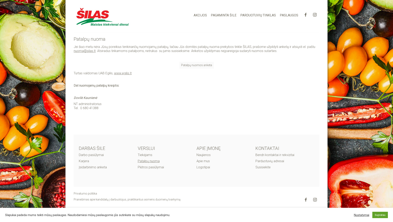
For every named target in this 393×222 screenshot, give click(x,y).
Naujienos (203, 155)
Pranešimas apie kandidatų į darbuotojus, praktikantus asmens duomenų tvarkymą (127, 199)
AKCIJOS (200, 15)
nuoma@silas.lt (85, 51)
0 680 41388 (89, 108)
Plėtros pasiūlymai (151, 167)
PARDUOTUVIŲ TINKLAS (258, 15)
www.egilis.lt (123, 73)
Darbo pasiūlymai (91, 155)
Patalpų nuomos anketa (196, 65)
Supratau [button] (380, 214)
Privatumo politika (85, 193)
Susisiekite (263, 167)
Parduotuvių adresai (269, 161)
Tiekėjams (145, 155)
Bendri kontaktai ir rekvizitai (274, 155)
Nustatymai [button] (361, 215)
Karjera (84, 161)
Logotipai (203, 167)
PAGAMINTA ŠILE (223, 15)
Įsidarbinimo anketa (93, 167)
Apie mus (203, 161)
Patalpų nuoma (149, 161)
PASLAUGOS (289, 15)
